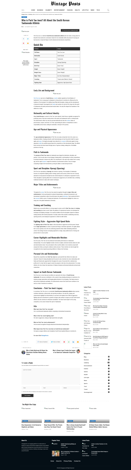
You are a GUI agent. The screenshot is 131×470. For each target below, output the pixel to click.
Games (86, 371)
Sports (85, 383)
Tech (85, 386)
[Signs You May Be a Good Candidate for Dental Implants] (88, 330)
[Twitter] (28, 39)
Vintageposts (63, 468)
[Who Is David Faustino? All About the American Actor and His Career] (26, 55)
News (85, 380)
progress (44, 161)
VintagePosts (44, 335)
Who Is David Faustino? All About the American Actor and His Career (25, 62)
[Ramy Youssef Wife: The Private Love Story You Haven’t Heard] (54, 415)
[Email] (28, 43)
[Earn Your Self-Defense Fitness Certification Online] (88, 323)
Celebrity (24, 17)
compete (63, 141)
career (42, 192)
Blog (85, 357)
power (40, 141)
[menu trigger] (24, 10)
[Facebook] (23, 39)
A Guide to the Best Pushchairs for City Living (101, 291)
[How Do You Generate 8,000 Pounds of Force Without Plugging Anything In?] (88, 338)
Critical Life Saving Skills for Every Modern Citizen (100, 314)
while (40, 143)
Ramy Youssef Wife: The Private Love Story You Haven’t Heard (53, 426)
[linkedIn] (73, 342)
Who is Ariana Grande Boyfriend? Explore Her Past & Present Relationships (76, 427)
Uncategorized (88, 392)
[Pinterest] (23, 43)
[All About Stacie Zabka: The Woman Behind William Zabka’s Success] (99, 415)
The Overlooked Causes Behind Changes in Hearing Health (101, 299)
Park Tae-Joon (37, 98)
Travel (85, 389)
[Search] (108, 10)
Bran (22, 26)
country (56, 98)
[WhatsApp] (69, 342)
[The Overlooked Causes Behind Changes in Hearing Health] (88, 300)
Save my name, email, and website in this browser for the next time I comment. (37, 391)
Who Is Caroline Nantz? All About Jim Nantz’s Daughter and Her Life (70, 452)
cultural (69, 120)
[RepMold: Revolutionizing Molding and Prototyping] (55, 446)
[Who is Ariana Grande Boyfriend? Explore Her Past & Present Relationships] (77, 415)
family (54, 104)
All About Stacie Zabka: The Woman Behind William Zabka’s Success (99, 426)
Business (86, 359)
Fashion (86, 368)
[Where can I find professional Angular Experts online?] (88, 346)
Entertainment (88, 365)
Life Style (86, 377)
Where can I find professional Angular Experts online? (100, 344)
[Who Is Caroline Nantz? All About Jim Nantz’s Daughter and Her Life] (55, 453)
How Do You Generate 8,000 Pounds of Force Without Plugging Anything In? (100, 337)
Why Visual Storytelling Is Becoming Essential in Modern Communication (100, 306)
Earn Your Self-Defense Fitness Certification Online (99, 321)
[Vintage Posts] (65, 4)
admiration (65, 196)
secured (38, 198)
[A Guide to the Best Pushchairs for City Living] (88, 292)
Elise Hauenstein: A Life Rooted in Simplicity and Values (31, 426)
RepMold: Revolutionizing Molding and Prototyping (68, 444)
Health (86, 374)
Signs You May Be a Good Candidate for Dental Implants (100, 329)
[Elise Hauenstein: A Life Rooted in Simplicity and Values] (32, 415)
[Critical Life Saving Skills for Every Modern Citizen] (88, 315)
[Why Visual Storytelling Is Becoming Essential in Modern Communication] (88, 308)
